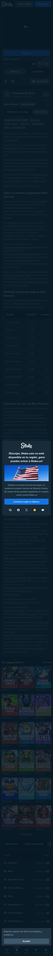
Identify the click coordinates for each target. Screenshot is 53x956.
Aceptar (26, 941)
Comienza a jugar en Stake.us (26, 501)
